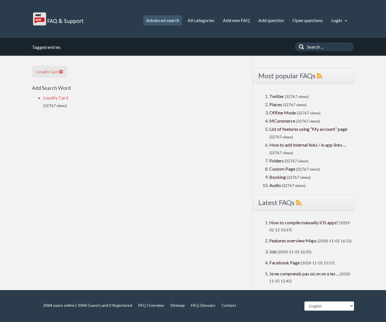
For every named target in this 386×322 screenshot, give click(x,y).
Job (273, 251)
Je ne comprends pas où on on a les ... (304, 273)
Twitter (276, 96)
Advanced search (162, 20)
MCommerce (282, 120)
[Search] (300, 46)
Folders (276, 160)
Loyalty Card (47, 71)
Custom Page (282, 168)
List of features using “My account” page (308, 129)
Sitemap (177, 305)
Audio (275, 185)
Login (337, 20)
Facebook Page (284, 262)
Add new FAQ (236, 20)
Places (275, 104)
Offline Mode (283, 112)
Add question (271, 20)
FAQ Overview (151, 305)
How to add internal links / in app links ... (307, 144)
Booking (278, 177)
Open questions (307, 20)
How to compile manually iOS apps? (304, 222)
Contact (229, 305)
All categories (201, 20)
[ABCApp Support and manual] (59, 18)
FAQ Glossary (203, 305)
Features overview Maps (293, 240)
